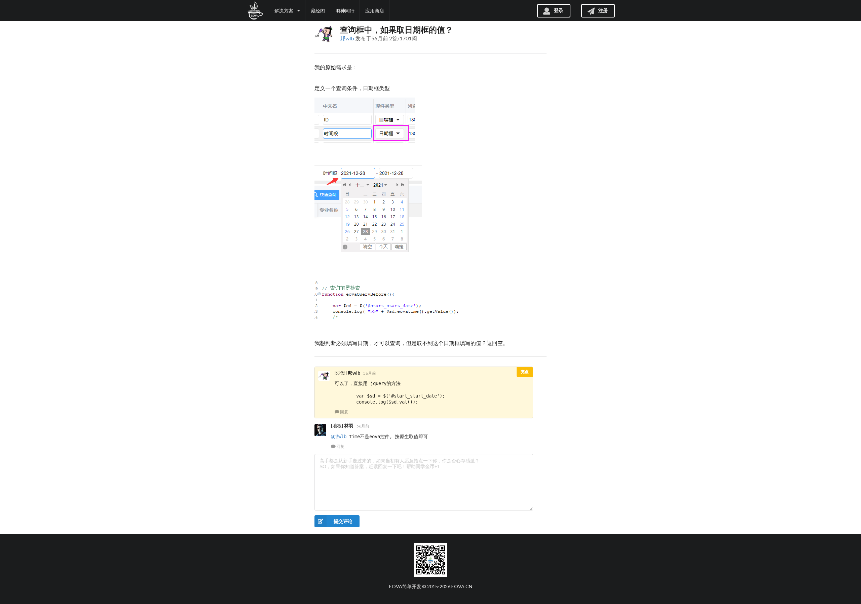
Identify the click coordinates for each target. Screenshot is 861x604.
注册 (603, 10)
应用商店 (374, 10)
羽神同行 (345, 10)
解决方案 (283, 10)
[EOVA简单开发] (255, 10)
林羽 (348, 425)
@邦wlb (338, 436)
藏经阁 (318, 10)
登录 (558, 10)
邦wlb (347, 38)
